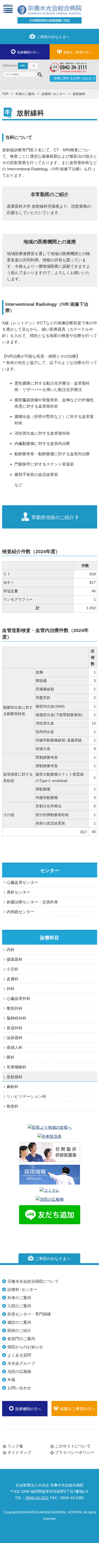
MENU (8, 9)
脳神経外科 (16, 1018)
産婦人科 (14, 1047)
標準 (23, 66)
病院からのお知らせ (25, 1347)
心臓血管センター (22, 882)
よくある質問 (19, 1355)
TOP (5, 94)
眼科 (11, 1057)
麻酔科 (12, 1086)
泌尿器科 (14, 1037)
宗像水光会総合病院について (33, 1281)
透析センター (18, 892)
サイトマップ (19, 1452)
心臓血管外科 (18, 998)
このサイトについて (73, 1446)
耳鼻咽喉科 (16, 1067)
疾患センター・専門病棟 (29, 1314)
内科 (11, 949)
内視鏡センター (20, 911)
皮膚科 (12, 979)
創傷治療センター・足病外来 (32, 902)
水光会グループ (21, 1363)
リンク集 (15, 1446)
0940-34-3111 (37, 1498)
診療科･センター (53, 94)
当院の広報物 (19, 1371)
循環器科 (14, 959)
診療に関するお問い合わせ (73, 78)
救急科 (12, 1106)
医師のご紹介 (19, 1330)
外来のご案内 (25, 94)
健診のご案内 (19, 1322)
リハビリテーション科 (26, 1096)
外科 (11, 988)
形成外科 (14, 1028)
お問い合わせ (19, 1388)
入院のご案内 (19, 1306)
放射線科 (14, 1077)
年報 (11, 1379)
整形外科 (14, 1008)
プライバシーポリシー (75, 1452)
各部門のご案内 (21, 1338)
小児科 (12, 969)
